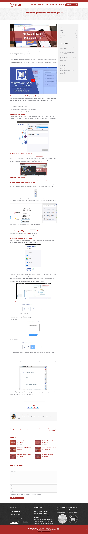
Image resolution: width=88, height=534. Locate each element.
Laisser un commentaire (46, 398)
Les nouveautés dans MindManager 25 (68, 47)
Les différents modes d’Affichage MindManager (49, 441)
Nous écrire (14, 522)
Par (31, 398)
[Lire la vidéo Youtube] (33, 80)
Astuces (12, 25)
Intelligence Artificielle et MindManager (47, 455)
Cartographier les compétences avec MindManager (68, 58)
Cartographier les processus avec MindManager (24, 441)
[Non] (86, 529)
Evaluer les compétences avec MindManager (66, 64)
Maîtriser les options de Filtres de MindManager (24, 455)
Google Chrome (39, 156)
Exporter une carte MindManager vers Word (24, 448)
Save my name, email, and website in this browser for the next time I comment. (26, 494)
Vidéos (12, 26)
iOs (24, 233)
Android (28, 233)
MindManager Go (45, 180)
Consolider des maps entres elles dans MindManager (49, 448)
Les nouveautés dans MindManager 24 (68, 52)
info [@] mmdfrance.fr (73, 1)
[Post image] (13, 442)
